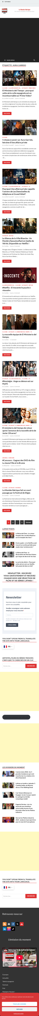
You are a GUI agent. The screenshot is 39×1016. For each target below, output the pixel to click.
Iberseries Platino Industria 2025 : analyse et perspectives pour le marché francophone (26, 820)
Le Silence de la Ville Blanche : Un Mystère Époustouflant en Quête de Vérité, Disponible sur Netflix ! (18, 241)
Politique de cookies (18, 1013)
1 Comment (13, 339)
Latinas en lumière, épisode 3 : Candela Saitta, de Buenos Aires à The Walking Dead (26, 785)
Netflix (11, 235)
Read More (6, 113)
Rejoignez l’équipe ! (8, 992)
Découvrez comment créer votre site (16, 717)
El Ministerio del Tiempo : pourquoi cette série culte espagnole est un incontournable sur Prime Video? (18, 93)
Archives (4, 458)
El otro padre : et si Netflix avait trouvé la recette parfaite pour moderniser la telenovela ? (26, 545)
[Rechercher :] (19, 666)
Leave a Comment (20, 98)
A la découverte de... (15, 88)
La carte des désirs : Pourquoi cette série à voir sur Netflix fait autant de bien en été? (25, 564)
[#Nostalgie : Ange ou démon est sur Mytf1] (19, 369)
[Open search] (34, 60)
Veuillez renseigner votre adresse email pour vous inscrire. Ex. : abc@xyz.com (19, 619)
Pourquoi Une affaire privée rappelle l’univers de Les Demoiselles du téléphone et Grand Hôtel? (18, 191)
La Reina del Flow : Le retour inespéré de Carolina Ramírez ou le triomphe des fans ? (25, 535)
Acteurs (4, 137)
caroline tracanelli (9, 98)
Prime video (32, 88)
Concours (11, 458)
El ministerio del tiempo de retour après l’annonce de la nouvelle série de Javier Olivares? (19, 430)
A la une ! (5, 88)
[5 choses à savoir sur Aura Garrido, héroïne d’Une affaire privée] (19, 127)
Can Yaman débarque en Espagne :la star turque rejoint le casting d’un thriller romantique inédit (26, 796)
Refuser (19, 1009)
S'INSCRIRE (12, 625)
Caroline (6, 246)
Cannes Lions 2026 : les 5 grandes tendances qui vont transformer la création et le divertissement (25, 775)
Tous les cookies (19, 1004)
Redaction (6, 465)
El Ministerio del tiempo (22, 332)
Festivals (18, 487)
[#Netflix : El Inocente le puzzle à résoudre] (19, 275)
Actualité (25, 88)
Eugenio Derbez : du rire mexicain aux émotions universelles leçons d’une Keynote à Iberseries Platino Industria (25, 808)
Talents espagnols (8, 981)
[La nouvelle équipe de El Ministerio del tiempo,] (19, 322)
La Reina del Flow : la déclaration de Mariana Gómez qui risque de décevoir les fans (26, 554)
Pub (3, 988)
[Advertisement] (19, 37)
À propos (5, 974)
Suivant (28, 522)
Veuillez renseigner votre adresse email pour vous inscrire (18, 609)
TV (29, 186)
